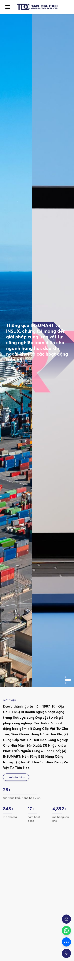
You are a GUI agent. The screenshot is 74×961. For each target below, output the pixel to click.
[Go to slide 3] (65, 683)
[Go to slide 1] (65, 677)
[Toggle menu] (7, 7)
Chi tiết (11, 368)
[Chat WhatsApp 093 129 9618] (66, 930)
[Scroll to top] (37, 7)
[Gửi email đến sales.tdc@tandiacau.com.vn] (66, 919)
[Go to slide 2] (68, 680)
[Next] (64, 893)
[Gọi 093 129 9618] (66, 953)
